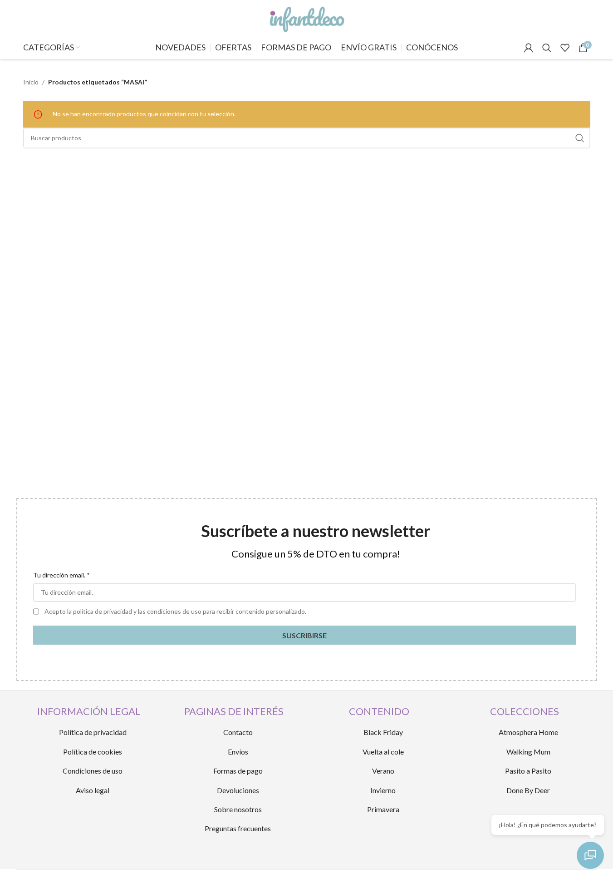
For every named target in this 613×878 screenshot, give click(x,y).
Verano (383, 770)
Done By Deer (528, 790)
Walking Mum (528, 751)
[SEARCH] (579, 138)
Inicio (31, 82)
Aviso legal (92, 790)
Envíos (238, 751)
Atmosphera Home (528, 732)
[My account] (529, 48)
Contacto (238, 732)
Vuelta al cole (383, 751)
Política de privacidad (93, 732)
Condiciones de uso (93, 770)
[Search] (547, 48)
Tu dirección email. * (61, 575)
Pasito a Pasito (528, 770)
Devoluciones (238, 790)
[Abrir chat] (590, 855)
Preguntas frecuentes (238, 828)
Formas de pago (238, 770)
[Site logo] (306, 17)
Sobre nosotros (238, 809)
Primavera (383, 809)
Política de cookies (92, 751)
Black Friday (383, 732)
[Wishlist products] (565, 48)
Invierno (383, 790)
